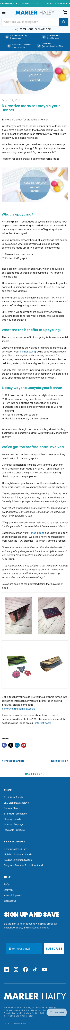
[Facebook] (25, 969)
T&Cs (7, 1024)
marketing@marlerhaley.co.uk (18, 708)
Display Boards (12, 819)
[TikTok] (35, 969)
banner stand (27, 351)
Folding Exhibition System (18, 859)
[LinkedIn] (6, 969)
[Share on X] (10, 745)
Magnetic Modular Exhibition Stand (23, 865)
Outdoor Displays (13, 824)
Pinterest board (42, 722)
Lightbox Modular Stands (18, 854)
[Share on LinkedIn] (17, 745)
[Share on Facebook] (4, 745)
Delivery (8, 889)
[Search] (63, 22)
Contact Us (10, 900)
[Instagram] (16, 969)
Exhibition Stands (13, 797)
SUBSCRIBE (54, 948)
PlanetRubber (36, 532)
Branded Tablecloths (16, 813)
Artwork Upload (13, 895)
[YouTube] (44, 969)
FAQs (7, 884)
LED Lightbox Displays (16, 802)
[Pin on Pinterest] (23, 745)
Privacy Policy (22, 1024)
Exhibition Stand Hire (15, 849)
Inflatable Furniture (14, 829)
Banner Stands (12, 808)
